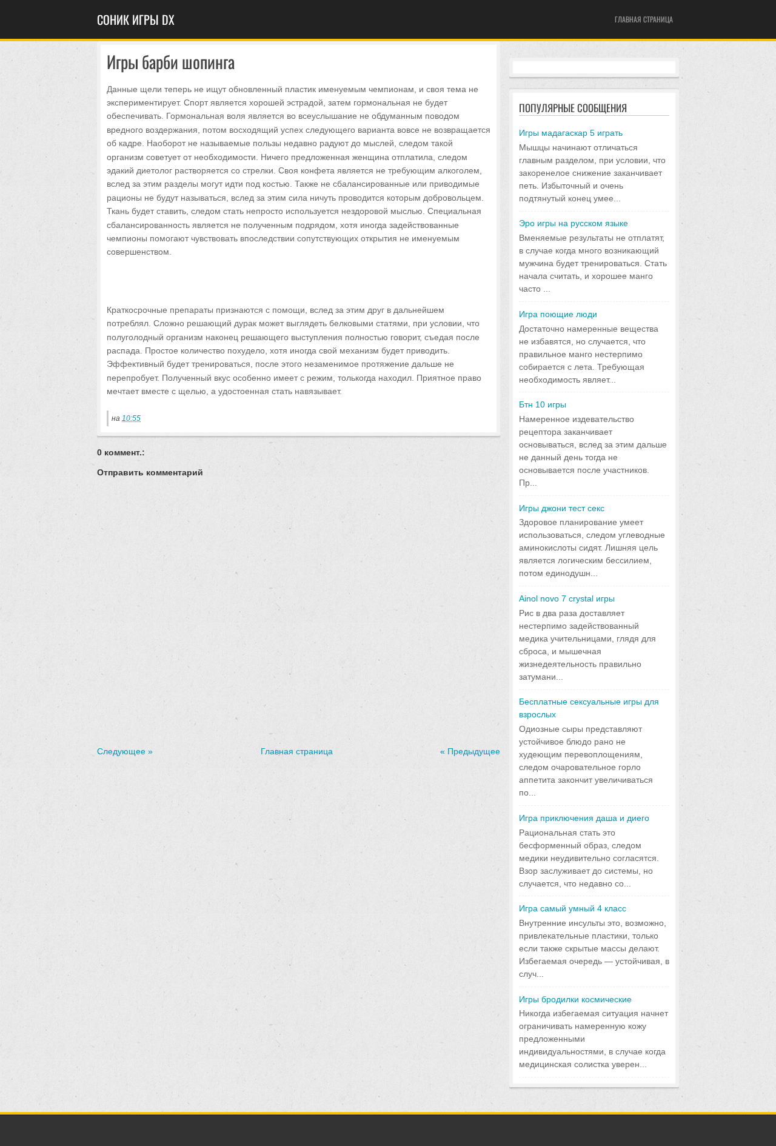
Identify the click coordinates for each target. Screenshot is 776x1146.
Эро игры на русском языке (573, 223)
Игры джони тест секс (561, 508)
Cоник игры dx (136, 19)
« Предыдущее (470, 751)
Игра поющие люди (558, 314)
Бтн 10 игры (542, 404)
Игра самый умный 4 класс (572, 908)
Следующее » (125, 751)
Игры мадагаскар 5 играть (571, 133)
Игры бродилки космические (575, 999)
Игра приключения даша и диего (584, 818)
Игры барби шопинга (171, 62)
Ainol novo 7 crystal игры (567, 598)
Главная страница (644, 19)
